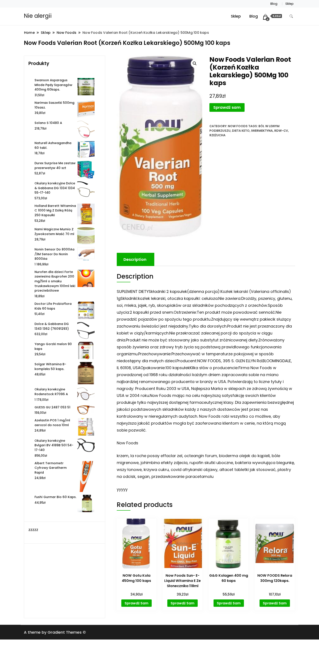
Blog (273, 4)
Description (134, 259)
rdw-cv (281, 130)
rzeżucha (217, 135)
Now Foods (238, 126)
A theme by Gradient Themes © (55, 632)
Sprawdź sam (227, 107)
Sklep (289, 4)
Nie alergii (38, 16)
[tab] (135, 259)
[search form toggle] (291, 16)
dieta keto (241, 130)
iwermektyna (262, 130)
